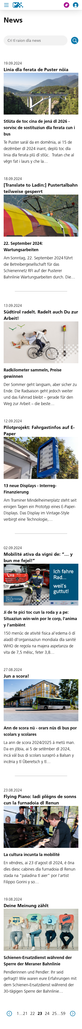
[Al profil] (77, 5)
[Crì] (74, 40)
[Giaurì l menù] (6, 5)
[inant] (73, 1013)
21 (25, 1013)
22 (32, 1013)
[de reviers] (9, 1013)
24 (47, 1013)
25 (54, 1013)
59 (63, 1013)
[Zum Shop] (68, 5)
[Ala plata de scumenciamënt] (18, 5)
